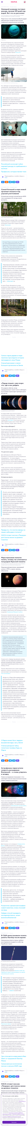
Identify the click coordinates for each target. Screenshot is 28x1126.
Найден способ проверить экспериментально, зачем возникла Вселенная (11, 915)
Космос (12, 381)
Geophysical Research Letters (14, 612)
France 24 (17, 52)
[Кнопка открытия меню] (2, 2)
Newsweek (8, 225)
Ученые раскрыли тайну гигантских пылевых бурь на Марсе (11, 748)
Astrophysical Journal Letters (18, 805)
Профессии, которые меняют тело (14, 171)
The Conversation (5, 673)
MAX (6, 177)
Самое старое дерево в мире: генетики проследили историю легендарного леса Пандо (12, 357)
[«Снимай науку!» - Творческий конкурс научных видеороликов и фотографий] (25, 2)
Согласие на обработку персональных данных (11, 1116)
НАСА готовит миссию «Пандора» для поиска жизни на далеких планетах (13, 537)
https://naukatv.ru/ (22, 1101)
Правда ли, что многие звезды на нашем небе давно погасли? (13, 531)
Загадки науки (13, 7)
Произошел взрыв (6, 1024)
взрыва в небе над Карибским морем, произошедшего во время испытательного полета (13, 972)
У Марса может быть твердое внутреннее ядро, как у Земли (12, 741)
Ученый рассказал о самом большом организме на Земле (12, 364)
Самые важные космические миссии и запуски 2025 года (11, 1065)
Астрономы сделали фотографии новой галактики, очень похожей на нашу (13, 907)
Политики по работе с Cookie (18, 1114)
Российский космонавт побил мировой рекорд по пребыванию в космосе (13, 166)
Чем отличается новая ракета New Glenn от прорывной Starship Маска (13, 1058)
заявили (11, 991)
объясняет (10, 281)
